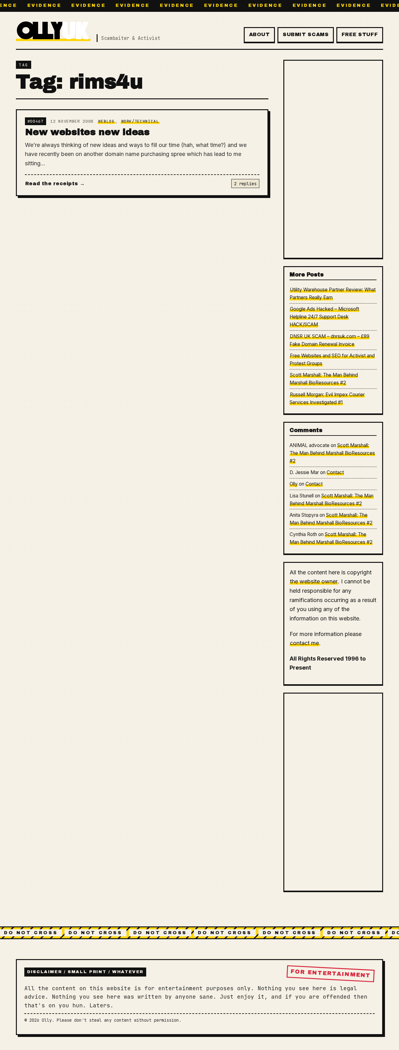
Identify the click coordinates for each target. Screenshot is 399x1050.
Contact (335, 472)
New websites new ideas (87, 132)
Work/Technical (140, 121)
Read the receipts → (55, 183)
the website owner (314, 581)
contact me (304, 643)
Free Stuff (360, 34)
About (259, 34)
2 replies (245, 183)
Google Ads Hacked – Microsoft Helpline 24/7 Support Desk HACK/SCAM (324, 316)
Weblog (106, 121)
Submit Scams (306, 34)
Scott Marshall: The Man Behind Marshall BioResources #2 (332, 453)
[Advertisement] (333, 159)
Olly (294, 484)
